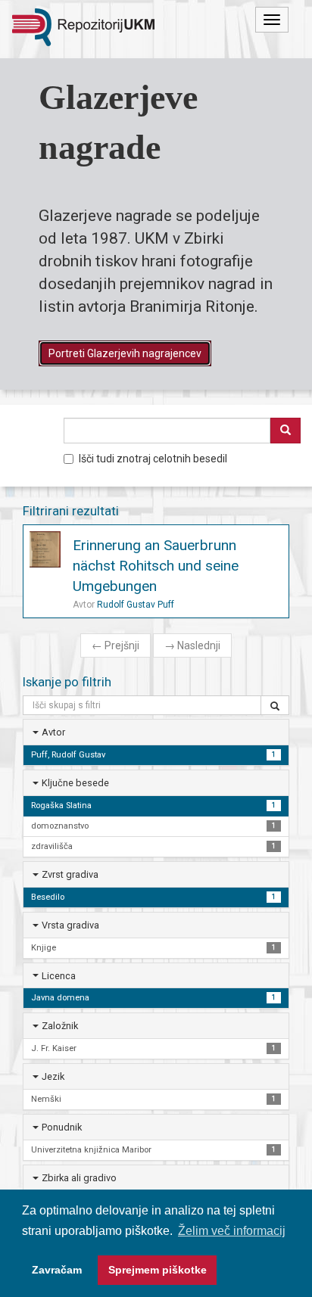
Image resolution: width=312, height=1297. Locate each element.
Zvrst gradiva (70, 874)
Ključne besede (75, 782)
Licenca (59, 975)
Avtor (53, 732)
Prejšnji (115, 645)
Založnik (60, 1025)
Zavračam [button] (57, 1270)
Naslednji (192, 645)
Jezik (53, 1076)
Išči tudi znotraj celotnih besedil (153, 459)
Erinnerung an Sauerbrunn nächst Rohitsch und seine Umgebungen (156, 566)
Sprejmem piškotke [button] (157, 1270)
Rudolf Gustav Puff (135, 604)
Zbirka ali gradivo (79, 1177)
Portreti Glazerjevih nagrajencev (124, 353)
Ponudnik (62, 1127)
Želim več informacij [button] (231, 1230)
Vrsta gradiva (70, 925)
